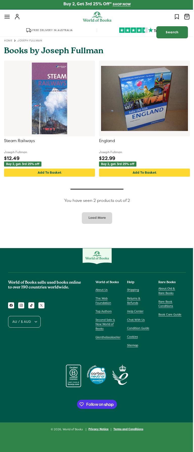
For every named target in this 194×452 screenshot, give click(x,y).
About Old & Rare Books (164, 291)
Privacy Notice (97, 429)
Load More (95, 218)
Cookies (131, 336)
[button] (7, 17)
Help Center (134, 311)
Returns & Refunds (132, 300)
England (105, 141)
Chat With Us (134, 319)
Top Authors (103, 311)
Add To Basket (48, 172)
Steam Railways (19, 141)
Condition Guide (137, 328)
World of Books (71, 429)
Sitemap (131, 345)
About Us (101, 289)
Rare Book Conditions (163, 304)
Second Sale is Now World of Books (105, 324)
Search (168, 32)
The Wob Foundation (103, 300)
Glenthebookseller (107, 337)
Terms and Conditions (126, 429)
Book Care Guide (167, 314)
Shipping (132, 289)
